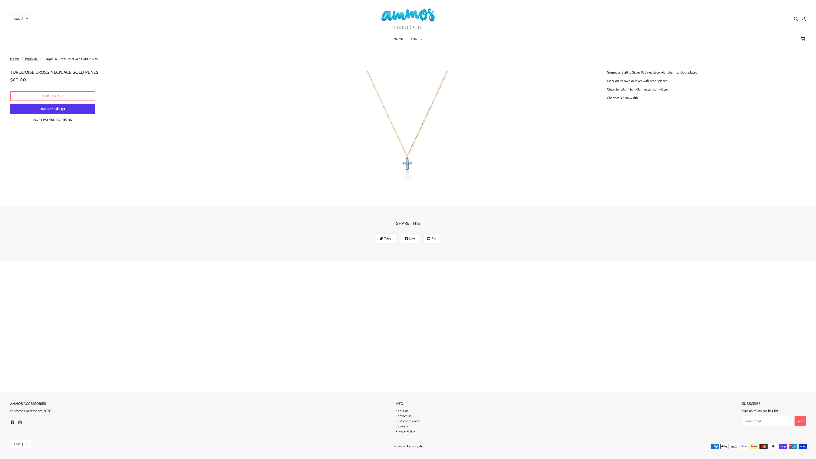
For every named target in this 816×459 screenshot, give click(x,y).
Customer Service (408, 421)
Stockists (401, 426)
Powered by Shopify (408, 446)
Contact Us (403, 416)
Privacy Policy (405, 431)
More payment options (52, 120)
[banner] (408, 18)
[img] (796, 18)
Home (14, 59)
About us (401, 411)
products (31, 59)
